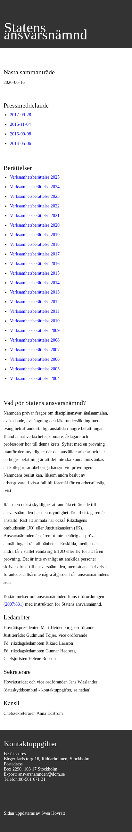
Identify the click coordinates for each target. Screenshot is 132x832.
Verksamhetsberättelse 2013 (35, 292)
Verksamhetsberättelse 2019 (35, 234)
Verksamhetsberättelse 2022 (35, 205)
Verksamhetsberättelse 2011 (34, 311)
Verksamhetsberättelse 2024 (35, 186)
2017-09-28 (20, 114)
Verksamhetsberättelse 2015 (35, 273)
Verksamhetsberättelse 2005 (35, 368)
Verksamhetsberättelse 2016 (35, 263)
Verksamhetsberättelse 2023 (35, 196)
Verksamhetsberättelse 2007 (35, 349)
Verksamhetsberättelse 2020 (35, 225)
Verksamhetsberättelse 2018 (35, 244)
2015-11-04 (20, 124)
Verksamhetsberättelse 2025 (35, 177)
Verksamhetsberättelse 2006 (35, 359)
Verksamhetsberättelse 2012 (35, 301)
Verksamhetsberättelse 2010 (35, 320)
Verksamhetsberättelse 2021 (35, 215)
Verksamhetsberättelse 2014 (35, 282)
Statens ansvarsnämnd (45, 31)
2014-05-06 (20, 143)
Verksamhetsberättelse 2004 (35, 378)
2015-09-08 (20, 133)
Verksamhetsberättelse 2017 (35, 253)
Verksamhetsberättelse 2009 (35, 330)
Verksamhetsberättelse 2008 (35, 340)
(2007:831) (14, 604)
